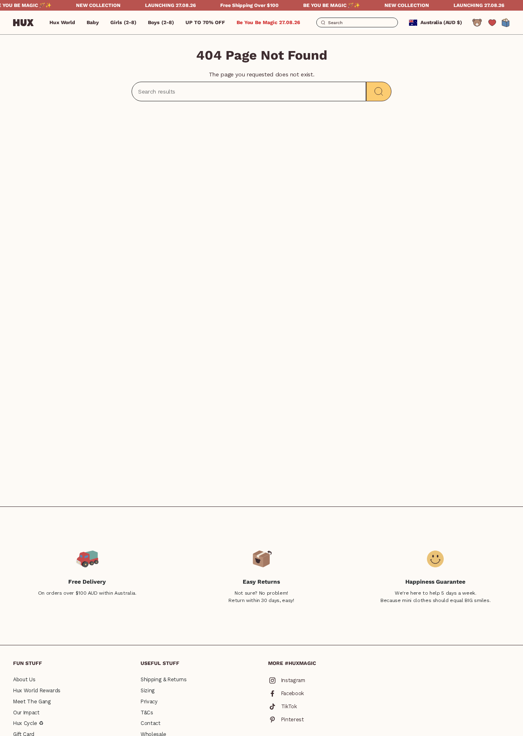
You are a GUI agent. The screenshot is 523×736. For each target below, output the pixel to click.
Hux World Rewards (36, 690)
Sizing (148, 690)
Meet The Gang (32, 701)
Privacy (149, 701)
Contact (151, 723)
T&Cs (147, 712)
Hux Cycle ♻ (28, 723)
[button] (93, 22)
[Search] (378, 91)
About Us (24, 679)
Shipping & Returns (164, 679)
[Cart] (505, 22)
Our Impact (26, 712)
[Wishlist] (492, 23)
